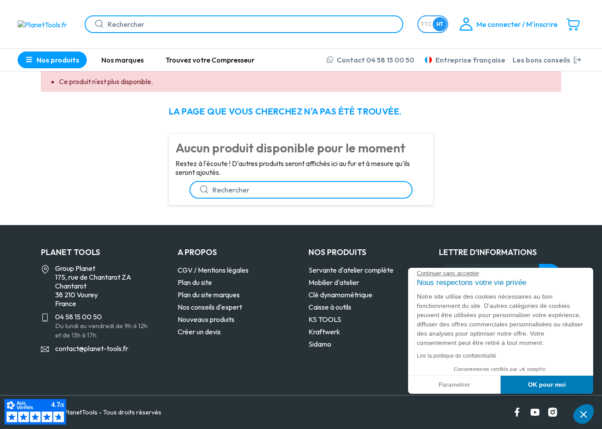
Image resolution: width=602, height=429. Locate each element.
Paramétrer (454, 384)
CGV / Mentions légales (213, 270)
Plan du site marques (209, 294)
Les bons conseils (541, 59)
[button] (583, 414)
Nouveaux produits (206, 319)
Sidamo (319, 344)
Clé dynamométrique (340, 294)
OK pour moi (547, 384)
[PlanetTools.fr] (44, 23)
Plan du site (195, 282)
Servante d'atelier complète (351, 270)
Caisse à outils (329, 307)
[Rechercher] (96, 24)
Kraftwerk (324, 331)
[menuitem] (122, 60)
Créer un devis (199, 331)
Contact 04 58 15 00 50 (375, 59)
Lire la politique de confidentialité (456, 356)
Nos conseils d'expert (210, 307)
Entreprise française (470, 59)
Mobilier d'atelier (333, 282)
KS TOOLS (324, 319)
